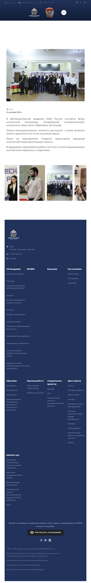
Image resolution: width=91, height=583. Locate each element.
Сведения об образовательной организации (18, 327)
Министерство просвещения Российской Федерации (25, 570)
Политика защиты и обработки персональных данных (16, 353)
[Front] (13, 234)
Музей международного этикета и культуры (15, 301)
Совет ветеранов (74, 428)
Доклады (50, 389)
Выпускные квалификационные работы (14, 475)
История (9, 295)
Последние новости (75, 390)
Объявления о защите (35, 393)
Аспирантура (73, 278)
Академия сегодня (13, 322)
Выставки (71, 423)
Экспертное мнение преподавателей (75, 405)
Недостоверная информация (17, 343)
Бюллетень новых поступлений (13, 483)
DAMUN (71, 442)
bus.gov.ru (10, 574)
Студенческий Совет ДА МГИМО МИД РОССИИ (15, 286)
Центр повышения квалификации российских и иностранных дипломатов (13, 404)
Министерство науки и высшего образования (23, 565)
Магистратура (73, 274)
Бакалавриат (11, 386)
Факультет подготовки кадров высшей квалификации (75, 415)
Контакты (11, 2)
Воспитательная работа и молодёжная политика (76, 435)
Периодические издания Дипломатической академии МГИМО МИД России (13, 494)
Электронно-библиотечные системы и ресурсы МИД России (13, 464)
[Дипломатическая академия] (34, 12)
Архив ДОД (72, 283)
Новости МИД (73, 395)
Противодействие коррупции (18, 336)
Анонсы (71, 386)
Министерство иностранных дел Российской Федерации (27, 560)
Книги (8, 504)
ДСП (49, 393)
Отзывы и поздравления (15, 314)
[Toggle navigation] (63, 12)
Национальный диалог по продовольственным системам (55, 402)
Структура (10, 281)
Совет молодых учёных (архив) (33, 387)
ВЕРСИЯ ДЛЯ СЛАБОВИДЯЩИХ (48, 532)
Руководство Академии (15, 274)
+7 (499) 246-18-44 (47, 2)
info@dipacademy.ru (28, 2)
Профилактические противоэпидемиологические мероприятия (18, 366)
